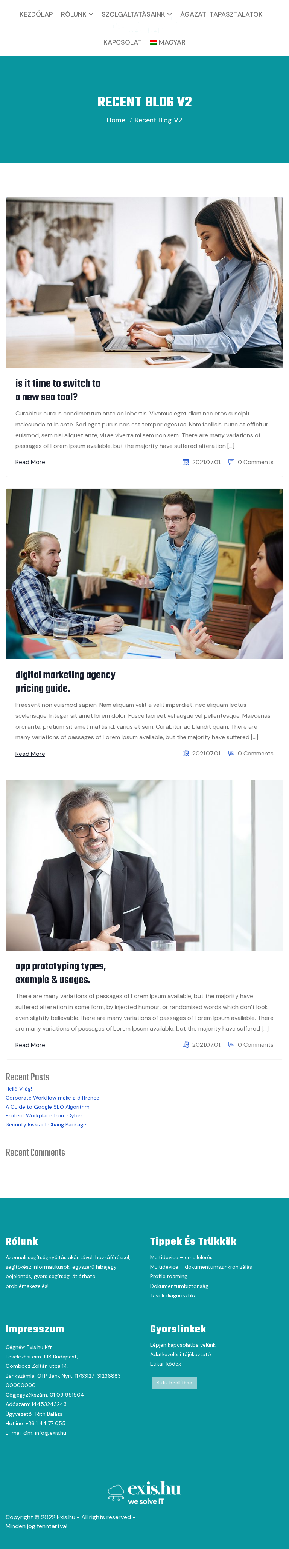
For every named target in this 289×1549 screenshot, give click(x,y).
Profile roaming (168, 1276)
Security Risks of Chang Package (46, 1124)
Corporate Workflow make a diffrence (52, 1097)
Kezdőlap (36, 14)
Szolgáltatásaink (133, 14)
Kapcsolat (122, 42)
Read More (30, 462)
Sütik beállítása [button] (174, 1383)
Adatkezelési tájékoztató (180, 1354)
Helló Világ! (19, 1088)
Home (116, 120)
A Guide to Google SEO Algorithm (48, 1106)
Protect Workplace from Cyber (44, 1115)
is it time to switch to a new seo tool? (57, 391)
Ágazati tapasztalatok (221, 14)
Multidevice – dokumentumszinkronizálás (201, 1266)
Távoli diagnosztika (173, 1295)
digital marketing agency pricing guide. (65, 682)
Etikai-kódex (165, 1363)
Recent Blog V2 (158, 120)
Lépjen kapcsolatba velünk (183, 1344)
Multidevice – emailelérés (181, 1257)
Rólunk (74, 14)
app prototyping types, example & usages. (60, 973)
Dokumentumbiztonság (179, 1286)
